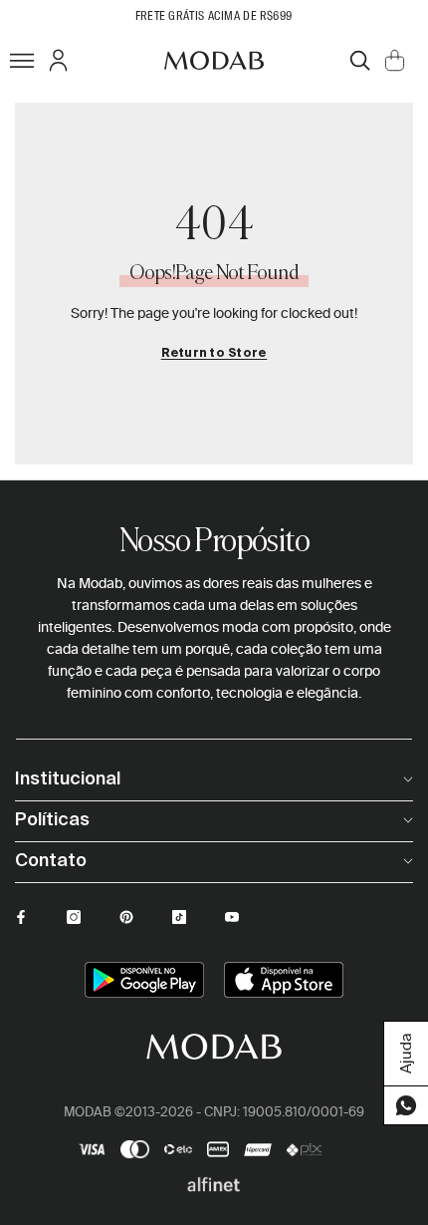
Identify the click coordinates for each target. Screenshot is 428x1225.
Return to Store (214, 354)
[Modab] (214, 60)
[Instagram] (74, 917)
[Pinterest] (126, 917)
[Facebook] (21, 917)
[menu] (22, 60)
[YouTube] (232, 917)
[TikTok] (179, 917)
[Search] (359, 60)
